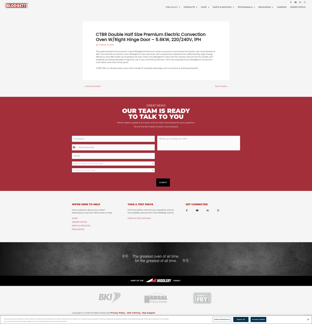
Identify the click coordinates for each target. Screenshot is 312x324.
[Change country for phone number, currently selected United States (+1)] (74, 147)
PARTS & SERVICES (81, 226)
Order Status (298, 7)
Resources (264, 7)
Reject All (241, 319)
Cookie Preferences (222, 319)
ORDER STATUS (79, 222)
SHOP (75, 218)
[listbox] (113, 163)
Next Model (222, 86)
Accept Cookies (258, 319)
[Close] (308, 319)
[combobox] (113, 170)
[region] (156, 319)
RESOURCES (78, 229)
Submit (163, 182)
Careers (282, 7)
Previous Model (92, 86)
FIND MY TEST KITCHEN (139, 218)
